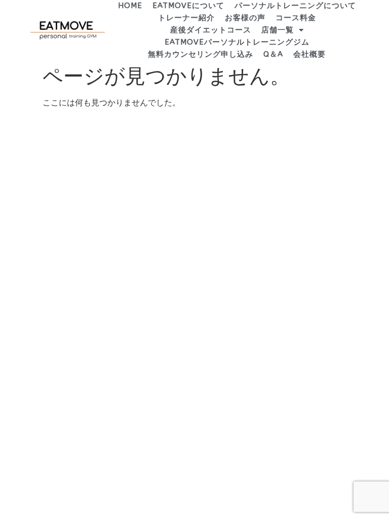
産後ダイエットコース (210, 29)
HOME (130, 5)
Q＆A (273, 54)
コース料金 (296, 17)
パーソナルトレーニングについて (295, 5)
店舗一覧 (277, 29)
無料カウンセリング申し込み (200, 54)
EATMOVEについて (188, 5)
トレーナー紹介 (186, 17)
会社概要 (309, 54)
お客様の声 (245, 17)
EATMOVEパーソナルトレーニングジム (237, 42)
